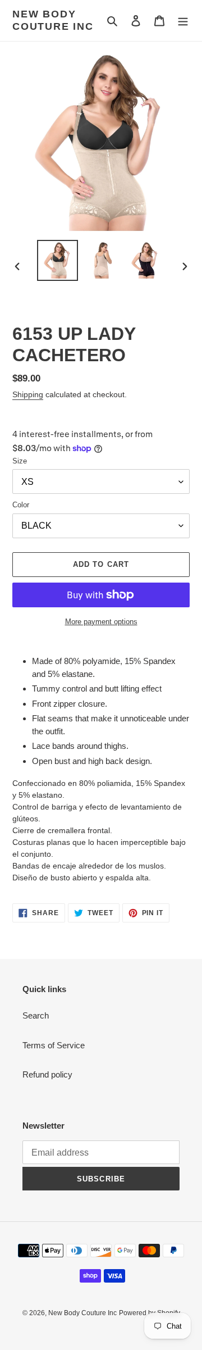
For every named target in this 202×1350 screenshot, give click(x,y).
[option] (57, 260)
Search (35, 1015)
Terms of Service (53, 1045)
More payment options (101, 621)
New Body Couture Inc (53, 20)
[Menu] (183, 20)
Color (20, 505)
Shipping (27, 394)
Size (19, 461)
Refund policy (47, 1074)
